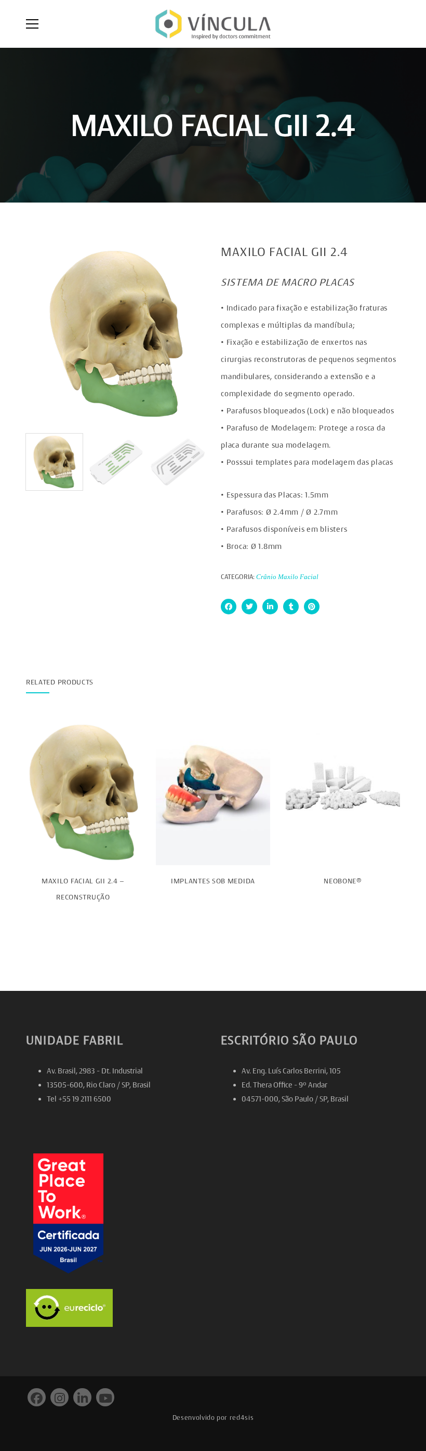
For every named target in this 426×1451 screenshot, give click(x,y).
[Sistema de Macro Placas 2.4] (178, 462)
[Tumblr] (291, 606)
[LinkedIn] (270, 606)
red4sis (242, 1417)
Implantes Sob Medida (213, 881)
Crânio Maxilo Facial (287, 577)
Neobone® (343, 881)
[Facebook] (228, 606)
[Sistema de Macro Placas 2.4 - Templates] (116, 462)
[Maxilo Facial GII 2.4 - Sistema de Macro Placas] (115, 333)
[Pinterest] (312, 606)
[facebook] (37, 1397)
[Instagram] (59, 1397)
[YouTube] (105, 1397)
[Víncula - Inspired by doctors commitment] (213, 24)
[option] (115, 333)
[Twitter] (249, 606)
